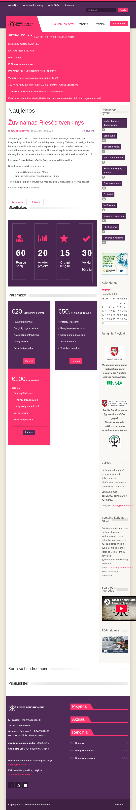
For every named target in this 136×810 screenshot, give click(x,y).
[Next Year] (107, 290)
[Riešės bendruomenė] (21, 24)
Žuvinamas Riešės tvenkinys (46, 122)
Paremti (29, 361)
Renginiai (84, 24)
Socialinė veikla (111, 146)
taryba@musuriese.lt (19, 764)
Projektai (100, 24)
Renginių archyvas (85, 758)
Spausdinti (89, 131)
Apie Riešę (54, 5)
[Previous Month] (105, 290)
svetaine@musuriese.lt (121, 567)
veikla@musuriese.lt (122, 505)
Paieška (123, 10)
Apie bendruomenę (33, 5)
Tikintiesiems (110, 227)
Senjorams (109, 135)
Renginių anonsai (84, 750)
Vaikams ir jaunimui (113, 216)
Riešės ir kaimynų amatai (112, 170)
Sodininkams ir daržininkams (111, 123)
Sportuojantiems (112, 183)
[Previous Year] (103, 290)
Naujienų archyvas (63, 24)
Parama (118, 804)
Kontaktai (69, 5)
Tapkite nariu (119, 23)
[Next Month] (109, 290)
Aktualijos (13, 5)
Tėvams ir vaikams (113, 237)
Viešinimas (109, 205)
